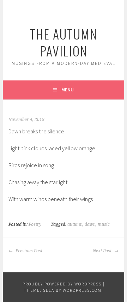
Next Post (103, 250)
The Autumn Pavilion (63, 42)
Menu (67, 89)
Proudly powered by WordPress (62, 283)
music (104, 224)
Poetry (35, 224)
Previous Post (28, 250)
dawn (90, 224)
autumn (75, 224)
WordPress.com (82, 290)
